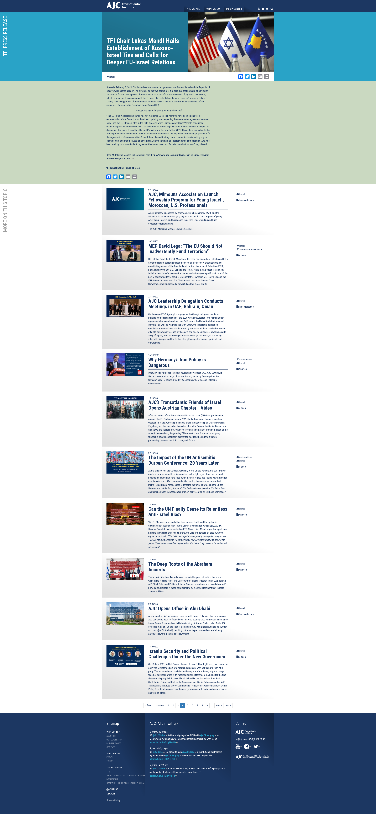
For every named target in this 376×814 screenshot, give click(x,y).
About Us (111, 736)
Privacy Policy (113, 800)
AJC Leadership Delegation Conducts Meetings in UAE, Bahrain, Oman (185, 303)
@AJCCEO (159, 751)
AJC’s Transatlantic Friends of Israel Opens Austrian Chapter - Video (184, 405)
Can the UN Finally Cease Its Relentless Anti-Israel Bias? (187, 511)
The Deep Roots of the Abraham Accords (180, 566)
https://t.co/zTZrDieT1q (163, 775)
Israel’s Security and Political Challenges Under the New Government (187, 653)
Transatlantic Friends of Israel (124, 167)
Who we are (193, 8)
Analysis (243, 368)
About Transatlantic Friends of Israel (123, 775)
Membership (112, 779)
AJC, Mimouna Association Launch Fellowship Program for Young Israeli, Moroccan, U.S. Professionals (186, 199)
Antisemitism (245, 359)
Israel (112, 76)
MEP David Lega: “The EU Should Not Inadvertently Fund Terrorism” (185, 248)
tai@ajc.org (241, 739)
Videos (242, 255)
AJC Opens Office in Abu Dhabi (179, 608)
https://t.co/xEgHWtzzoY (163, 759)
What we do (213, 8)
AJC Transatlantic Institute (123, 5)
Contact (110, 747)
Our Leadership (114, 739)
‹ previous (159, 705)
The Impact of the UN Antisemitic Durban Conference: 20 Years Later (183, 460)
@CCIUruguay (208, 735)
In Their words (113, 743)
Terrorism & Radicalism (250, 249)
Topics (109, 761)
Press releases (246, 200)
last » (228, 705)
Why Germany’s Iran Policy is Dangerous (177, 362)
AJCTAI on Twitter (164, 723)
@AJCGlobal (160, 735)
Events (110, 757)
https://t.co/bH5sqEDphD (164, 742)
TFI (248, 8)
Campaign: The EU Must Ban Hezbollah (123, 783)
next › (219, 705)
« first (148, 705)
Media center (234, 8)
